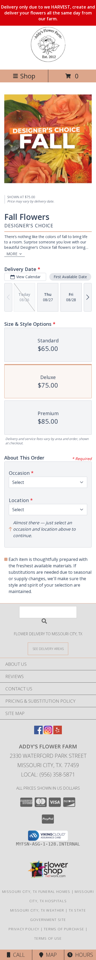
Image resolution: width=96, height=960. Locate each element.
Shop (27, 75)
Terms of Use (48, 938)
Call (17, 954)
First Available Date (70, 276)
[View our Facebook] (38, 732)
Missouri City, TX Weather (37, 910)
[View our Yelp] (57, 732)
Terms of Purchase (64, 929)
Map (50, 954)
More (11, 253)
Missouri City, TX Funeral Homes (36, 891)
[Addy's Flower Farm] (48, 61)
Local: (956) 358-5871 (48, 774)
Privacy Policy (24, 929)
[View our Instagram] (48, 732)
